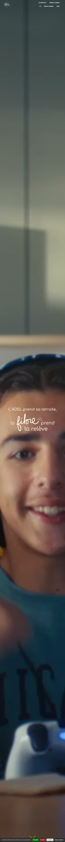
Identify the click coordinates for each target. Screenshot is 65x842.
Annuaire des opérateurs (55, 2)
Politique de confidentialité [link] (59, 839)
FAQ (40, 6)
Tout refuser (42, 839)
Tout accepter (35, 839)
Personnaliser (50, 839)
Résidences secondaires (48, 6)
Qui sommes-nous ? (42, 2)
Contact (58, 6)
